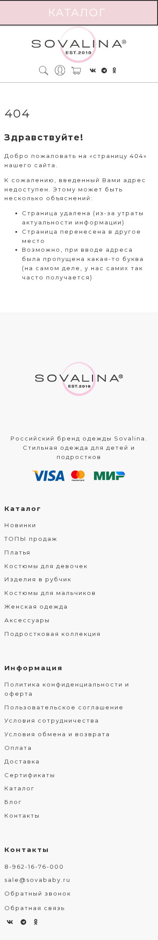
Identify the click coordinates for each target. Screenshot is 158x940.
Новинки (20, 525)
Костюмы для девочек (46, 565)
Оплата (18, 747)
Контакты (22, 815)
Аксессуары (27, 620)
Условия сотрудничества (51, 720)
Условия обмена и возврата (57, 734)
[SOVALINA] (79, 45)
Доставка (22, 761)
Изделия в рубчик (38, 579)
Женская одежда (36, 606)
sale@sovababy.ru (37, 879)
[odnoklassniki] (114, 70)
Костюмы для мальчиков (50, 592)
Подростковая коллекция (52, 633)
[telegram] (104, 70)
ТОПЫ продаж (30, 538)
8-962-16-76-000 (34, 866)
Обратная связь (34, 907)
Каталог (22, 508)
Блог (13, 801)
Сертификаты (29, 774)
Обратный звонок (37, 893)
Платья (17, 552)
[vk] (93, 70)
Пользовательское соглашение (64, 707)
